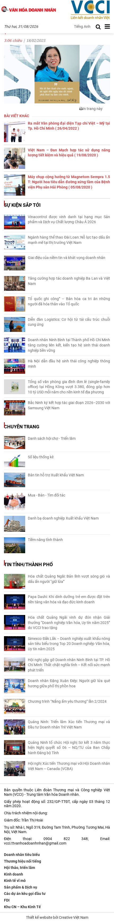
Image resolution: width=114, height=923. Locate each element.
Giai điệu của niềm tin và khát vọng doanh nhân (66, 258)
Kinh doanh (13, 874)
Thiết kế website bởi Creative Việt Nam (57, 917)
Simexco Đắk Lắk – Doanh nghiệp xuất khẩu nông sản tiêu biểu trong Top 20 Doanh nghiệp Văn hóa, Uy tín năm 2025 (69, 643)
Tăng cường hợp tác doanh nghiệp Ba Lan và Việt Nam (69, 281)
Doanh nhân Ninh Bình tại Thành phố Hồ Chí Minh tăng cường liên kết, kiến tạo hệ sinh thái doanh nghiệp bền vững (69, 345)
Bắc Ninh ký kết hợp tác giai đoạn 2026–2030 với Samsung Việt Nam (69, 405)
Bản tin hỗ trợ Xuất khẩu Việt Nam (56, 475)
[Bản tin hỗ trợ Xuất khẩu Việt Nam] (14, 480)
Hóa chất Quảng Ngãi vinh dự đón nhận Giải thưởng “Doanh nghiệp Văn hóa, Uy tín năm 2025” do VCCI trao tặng (69, 622)
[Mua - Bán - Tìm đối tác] (14, 502)
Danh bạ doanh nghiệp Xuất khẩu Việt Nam (63, 518)
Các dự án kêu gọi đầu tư (25, 893)
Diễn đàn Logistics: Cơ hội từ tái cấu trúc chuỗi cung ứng (69, 322)
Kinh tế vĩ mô (15, 880)
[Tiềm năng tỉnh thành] (14, 545)
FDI (7, 900)
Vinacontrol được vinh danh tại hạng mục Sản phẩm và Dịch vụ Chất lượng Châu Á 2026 (69, 219)
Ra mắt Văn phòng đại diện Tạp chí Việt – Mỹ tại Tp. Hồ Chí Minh (69, 126)
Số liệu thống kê (41, 457)
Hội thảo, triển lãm (19, 867)
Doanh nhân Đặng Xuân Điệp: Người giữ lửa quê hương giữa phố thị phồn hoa (69, 683)
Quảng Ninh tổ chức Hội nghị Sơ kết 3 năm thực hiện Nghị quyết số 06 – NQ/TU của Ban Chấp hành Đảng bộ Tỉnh (69, 747)
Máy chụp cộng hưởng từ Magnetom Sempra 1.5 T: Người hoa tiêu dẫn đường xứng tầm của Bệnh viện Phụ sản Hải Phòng (69, 182)
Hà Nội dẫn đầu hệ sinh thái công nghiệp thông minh (69, 363)
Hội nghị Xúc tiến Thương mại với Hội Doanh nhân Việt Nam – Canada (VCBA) (69, 766)
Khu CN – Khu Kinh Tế (22, 907)
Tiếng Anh (82, 26)
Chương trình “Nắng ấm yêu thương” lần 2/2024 (67, 701)
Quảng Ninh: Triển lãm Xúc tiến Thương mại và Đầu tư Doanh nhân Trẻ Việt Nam (69, 724)
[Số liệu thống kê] (14, 461)
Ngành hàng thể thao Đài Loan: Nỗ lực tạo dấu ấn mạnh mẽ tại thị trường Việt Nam (69, 240)
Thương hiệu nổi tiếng (22, 861)
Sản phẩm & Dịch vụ (20, 887)
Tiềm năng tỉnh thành (45, 540)
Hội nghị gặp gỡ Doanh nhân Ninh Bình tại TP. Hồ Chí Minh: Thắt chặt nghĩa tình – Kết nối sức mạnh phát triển (69, 665)
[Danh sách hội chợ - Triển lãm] (14, 442)
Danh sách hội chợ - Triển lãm (52, 438)
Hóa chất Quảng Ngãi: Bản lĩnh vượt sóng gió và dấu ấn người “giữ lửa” (69, 579)
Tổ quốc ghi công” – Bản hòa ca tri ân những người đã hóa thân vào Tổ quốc (69, 301)
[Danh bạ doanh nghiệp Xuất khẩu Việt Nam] (14, 524)
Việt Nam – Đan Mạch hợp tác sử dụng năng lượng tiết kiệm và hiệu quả (69, 152)
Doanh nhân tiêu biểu (22, 854)
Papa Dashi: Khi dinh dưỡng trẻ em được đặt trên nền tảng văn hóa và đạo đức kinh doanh (69, 599)
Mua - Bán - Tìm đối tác (46, 495)
